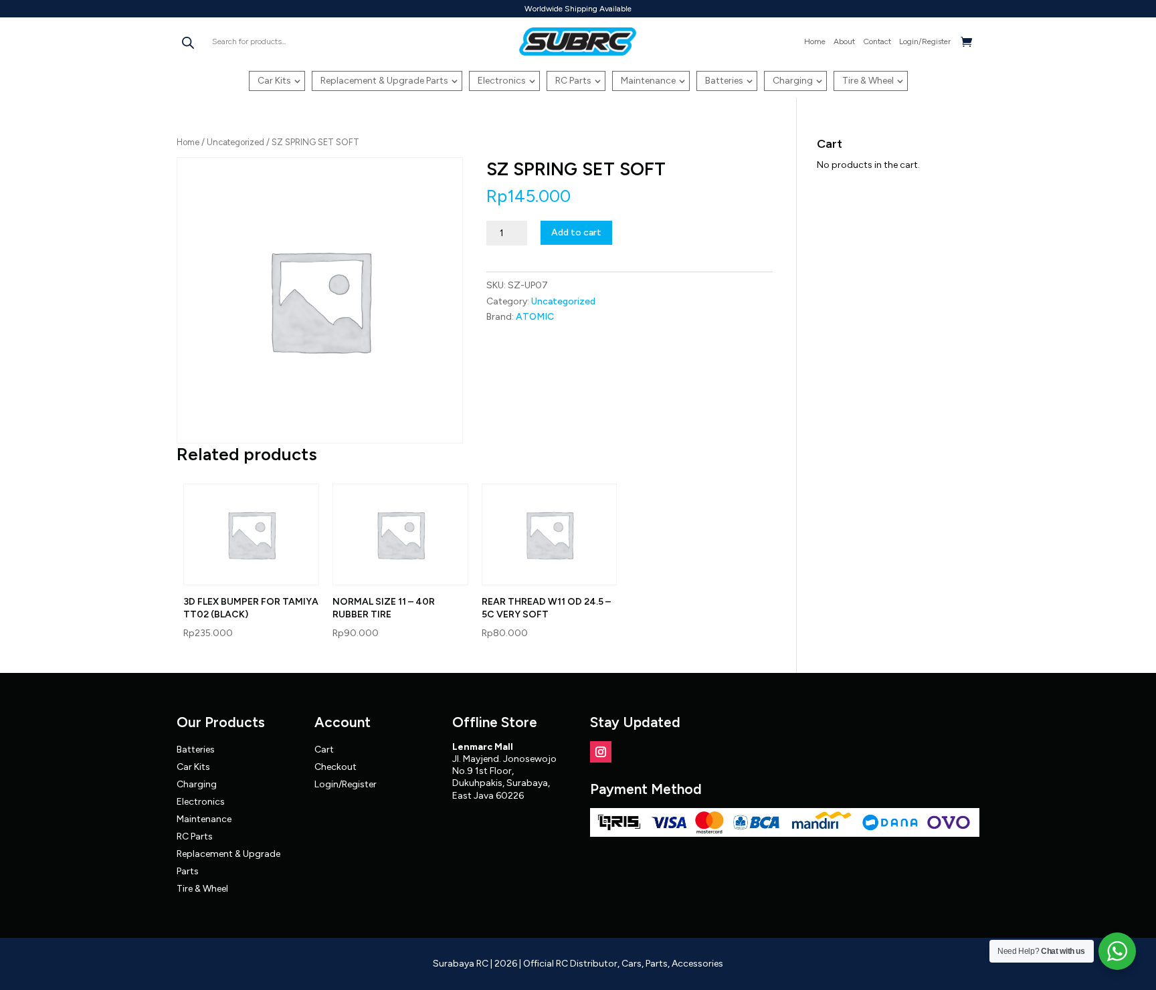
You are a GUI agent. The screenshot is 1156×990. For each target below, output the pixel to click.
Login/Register (925, 41)
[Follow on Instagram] (600, 752)
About (844, 41)
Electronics (502, 80)
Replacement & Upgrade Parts (384, 80)
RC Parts (573, 80)
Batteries (724, 80)
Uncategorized (235, 142)
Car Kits (274, 80)
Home (815, 41)
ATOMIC (535, 316)
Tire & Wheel (868, 80)
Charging (793, 80)
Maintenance (648, 80)
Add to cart (576, 232)
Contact (877, 41)
